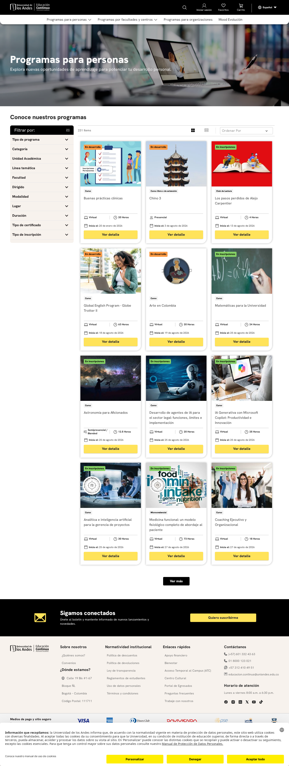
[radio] (193, 131)
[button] (42, 139)
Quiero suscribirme (223, 617)
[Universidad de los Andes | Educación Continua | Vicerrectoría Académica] (29, 651)
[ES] (267, 7)
